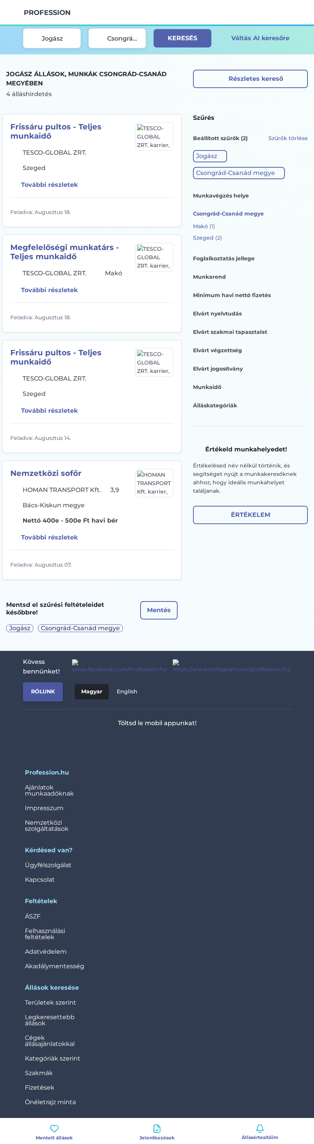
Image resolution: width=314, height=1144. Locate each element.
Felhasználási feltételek (45, 934)
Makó (204, 226)
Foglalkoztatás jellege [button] (224, 258)
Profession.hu (47, 12)
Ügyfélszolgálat (48, 865)
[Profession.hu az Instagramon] (229, 666)
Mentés (159, 610)
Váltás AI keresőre (260, 38)
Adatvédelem (46, 951)
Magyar (91, 691)
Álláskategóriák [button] (215, 405)
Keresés (182, 38)
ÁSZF (33, 916)
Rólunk (43, 691)
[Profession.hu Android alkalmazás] (180, 743)
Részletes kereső (256, 78)
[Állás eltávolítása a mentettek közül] (166, 212)
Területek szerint (50, 1002)
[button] (210, 156)
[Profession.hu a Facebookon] (116, 666)
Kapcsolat (40, 879)
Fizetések (39, 1087)
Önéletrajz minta (50, 1102)
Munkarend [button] (209, 276)
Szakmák (39, 1073)
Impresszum (44, 808)
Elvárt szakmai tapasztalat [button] (230, 331)
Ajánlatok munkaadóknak (49, 790)
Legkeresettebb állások (50, 1020)
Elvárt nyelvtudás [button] (217, 313)
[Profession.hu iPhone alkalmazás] (125, 743)
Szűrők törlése (288, 138)
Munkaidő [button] (207, 387)
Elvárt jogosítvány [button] (218, 368)
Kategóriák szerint (52, 1058)
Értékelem (250, 514)
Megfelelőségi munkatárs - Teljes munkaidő (64, 252)
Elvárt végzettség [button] (217, 350)
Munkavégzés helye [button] (221, 195)
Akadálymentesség (54, 966)
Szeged (207, 237)
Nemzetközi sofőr (46, 473)
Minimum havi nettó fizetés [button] (232, 295)
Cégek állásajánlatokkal (50, 1041)
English (127, 691)
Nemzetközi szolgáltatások (47, 825)
